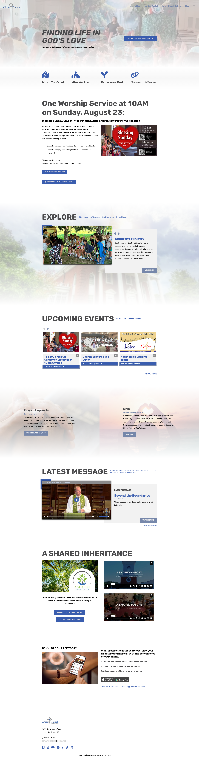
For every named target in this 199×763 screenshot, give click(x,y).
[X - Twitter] (71, 747)
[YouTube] (53, 747)
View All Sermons (150, 526)
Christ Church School (171, 6)
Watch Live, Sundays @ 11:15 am (140, 39)
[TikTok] (67, 747)
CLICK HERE (121, 319)
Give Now (129, 434)
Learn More (149, 286)
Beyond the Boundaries (132, 495)
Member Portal (151, 6)
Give (187, 6)
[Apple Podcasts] (63, 747)
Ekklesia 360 (115, 755)
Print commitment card (71, 619)
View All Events (151, 374)
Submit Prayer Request (36, 433)
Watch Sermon (148, 520)
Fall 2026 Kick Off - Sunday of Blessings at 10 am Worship (58, 359)
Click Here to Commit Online (70, 613)
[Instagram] (48, 747)
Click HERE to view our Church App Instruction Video (123, 687)
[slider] (69, 517)
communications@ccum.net (54, 741)
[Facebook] (43, 747)
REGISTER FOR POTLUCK (55, 172)
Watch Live (135, 6)
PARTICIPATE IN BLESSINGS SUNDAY (60, 182)
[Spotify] (58, 747)
